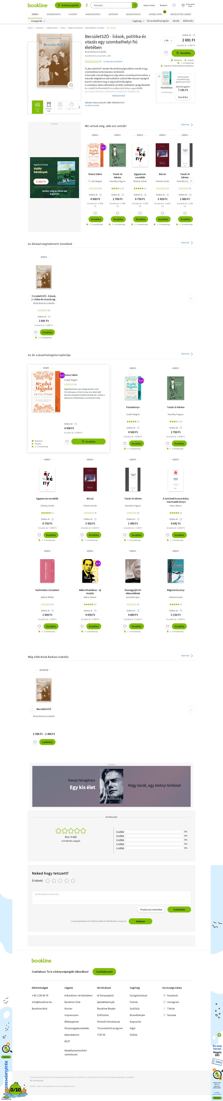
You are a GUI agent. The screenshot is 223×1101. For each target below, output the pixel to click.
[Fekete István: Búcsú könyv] (162, 155)
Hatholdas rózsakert (47, 590)
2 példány (47, 742)
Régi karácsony (175, 590)
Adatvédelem (71, 1034)
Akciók (176, 21)
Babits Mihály (47, 597)
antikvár (44, 670)
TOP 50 (101, 1034)
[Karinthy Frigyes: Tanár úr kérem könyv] (117, 155)
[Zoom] (71, 85)
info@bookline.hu (42, 1002)
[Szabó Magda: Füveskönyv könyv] (133, 388)
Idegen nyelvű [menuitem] (133, 14)
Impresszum (71, 1015)
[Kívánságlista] (174, 5)
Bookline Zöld (72, 1002)
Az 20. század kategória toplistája (49, 355)
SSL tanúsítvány (36, 1080)
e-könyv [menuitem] (73, 14)
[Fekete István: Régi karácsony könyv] (176, 571)
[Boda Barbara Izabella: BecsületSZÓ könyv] (54, 60)
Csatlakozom (104, 971)
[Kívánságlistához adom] (166, 52)
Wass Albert (176, 505)
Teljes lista (185, 124)
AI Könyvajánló (70, 5)
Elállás (133, 1034)
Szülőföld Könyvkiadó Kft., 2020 (98, 56)
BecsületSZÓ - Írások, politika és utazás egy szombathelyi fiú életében (43, 297)
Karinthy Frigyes (118, 181)
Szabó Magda (95, 181)
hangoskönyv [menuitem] (93, 14)
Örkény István (140, 181)
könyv (95, 135)
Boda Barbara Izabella (44, 303)
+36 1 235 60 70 (40, 995)
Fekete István (162, 181)
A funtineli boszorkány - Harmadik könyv (176, 500)
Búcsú (162, 174)
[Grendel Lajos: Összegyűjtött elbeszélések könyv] (132, 571)
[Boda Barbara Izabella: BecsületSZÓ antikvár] (43, 690)
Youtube (171, 1015)
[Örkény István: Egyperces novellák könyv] (140, 155)
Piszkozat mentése (151, 909)
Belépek (163, 5)
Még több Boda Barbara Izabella (48, 657)
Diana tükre (95, 174)
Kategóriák (36, 20)
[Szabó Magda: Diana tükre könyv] (95, 155)
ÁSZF (67, 1041)
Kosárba (185, 53)
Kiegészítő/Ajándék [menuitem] (180, 14)
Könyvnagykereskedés (76, 1028)
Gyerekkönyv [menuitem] (54, 14)
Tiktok (171, 1008)
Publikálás (179, 909)
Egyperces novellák (140, 175)
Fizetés (134, 1002)
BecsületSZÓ (44, 709)
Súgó (132, 1028)
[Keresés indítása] (135, 5)
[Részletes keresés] (87, 5)
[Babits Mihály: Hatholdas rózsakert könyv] (47, 571)
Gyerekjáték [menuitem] (157, 13)
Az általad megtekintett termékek (50, 244)
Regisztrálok (149, 5)
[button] (79, 107)
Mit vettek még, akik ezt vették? (106, 126)
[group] (37, 107)
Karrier (68, 1008)
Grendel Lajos (133, 597)
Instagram (173, 1002)
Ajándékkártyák (105, 1002)
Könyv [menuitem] (35, 14)
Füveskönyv (133, 407)
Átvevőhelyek (137, 1015)
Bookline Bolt (40, 1008)
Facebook (172, 995)
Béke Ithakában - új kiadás (90, 591)
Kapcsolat (135, 1021)
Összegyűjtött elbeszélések (133, 591)
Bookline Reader (106, 1008)
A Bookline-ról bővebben (78, 995)
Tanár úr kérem (117, 175)
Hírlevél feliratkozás (108, 1021)
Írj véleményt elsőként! (113, 61)
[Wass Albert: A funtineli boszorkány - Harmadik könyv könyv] (175, 479)
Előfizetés (188, 21)
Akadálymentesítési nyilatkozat (75, 1052)
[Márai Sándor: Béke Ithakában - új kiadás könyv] (90, 571)
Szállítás (135, 1008)
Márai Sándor (90, 597)
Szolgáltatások (138, 995)
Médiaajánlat (71, 1021)
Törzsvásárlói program (158, 21)
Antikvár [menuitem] (113, 14)
